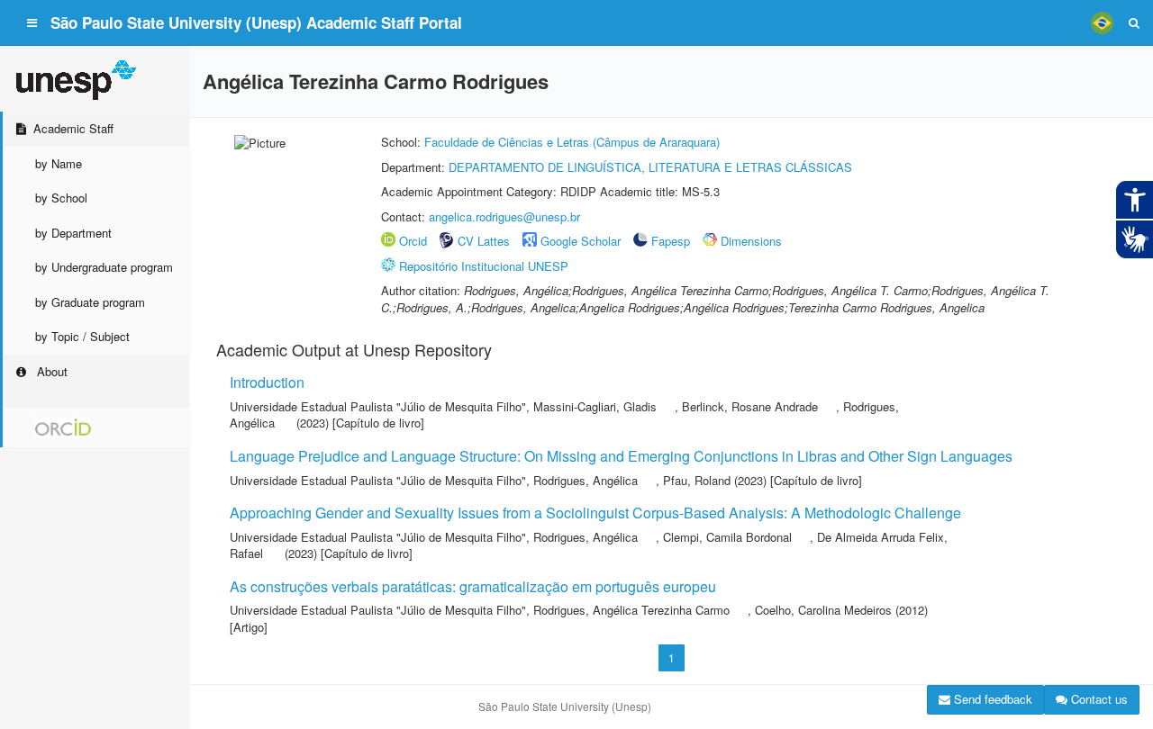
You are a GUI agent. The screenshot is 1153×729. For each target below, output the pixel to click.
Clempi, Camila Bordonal (727, 536)
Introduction (267, 382)
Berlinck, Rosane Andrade (750, 406)
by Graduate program (90, 301)
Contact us (1097, 698)
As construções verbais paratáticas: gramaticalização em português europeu (473, 586)
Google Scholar (580, 240)
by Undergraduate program (104, 266)
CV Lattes (484, 240)
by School (61, 197)
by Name (58, 163)
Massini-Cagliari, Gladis (595, 406)
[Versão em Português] (1101, 22)
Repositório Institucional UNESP (483, 265)
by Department (73, 232)
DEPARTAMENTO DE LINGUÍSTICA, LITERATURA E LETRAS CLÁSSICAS (650, 167)
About (50, 371)
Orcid (413, 240)
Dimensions (751, 240)
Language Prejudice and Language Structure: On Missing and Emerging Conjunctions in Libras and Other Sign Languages (621, 456)
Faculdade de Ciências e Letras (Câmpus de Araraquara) (572, 141)
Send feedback (991, 698)
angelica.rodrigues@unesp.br (504, 216)
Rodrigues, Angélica (585, 480)
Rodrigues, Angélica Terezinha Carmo (631, 609)
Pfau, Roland (697, 480)
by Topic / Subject (82, 336)
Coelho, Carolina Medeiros (823, 609)
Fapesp (670, 240)
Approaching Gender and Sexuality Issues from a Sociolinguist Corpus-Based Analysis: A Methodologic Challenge (595, 512)
